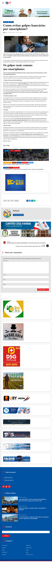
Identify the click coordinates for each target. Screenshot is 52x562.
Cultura (14, 162)
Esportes (11, 150)
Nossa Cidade (17, 150)
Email (4, 279)
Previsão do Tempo (29, 554)
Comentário (5, 260)
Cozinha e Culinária (7, 162)
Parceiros (31, 162)
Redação (6, 32)
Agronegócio (28, 545)
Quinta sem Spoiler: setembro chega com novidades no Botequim (16, 164)
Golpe (12, 200)
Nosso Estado (4, 552)
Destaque (6, 150)
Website (4, 284)
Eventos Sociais (29, 547)
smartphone (16, 200)
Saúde (27, 552)
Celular (5, 200)
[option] (26, 44)
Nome (4, 274)
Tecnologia (4, 554)
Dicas (9, 200)
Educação (4, 547)
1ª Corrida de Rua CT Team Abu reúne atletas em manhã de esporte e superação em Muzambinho (23, 169)
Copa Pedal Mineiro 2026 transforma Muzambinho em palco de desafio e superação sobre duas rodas (25, 159)
